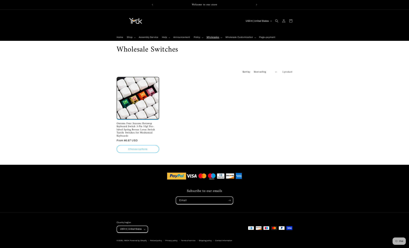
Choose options (137, 149)
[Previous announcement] (152, 4)
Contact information (223, 240)
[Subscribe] (229, 200)
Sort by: (247, 72)
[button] (131, 37)
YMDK (126, 241)
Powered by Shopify (138, 241)
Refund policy (156, 240)
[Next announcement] (256, 4)
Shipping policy (205, 240)
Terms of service (188, 240)
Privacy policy (171, 240)
